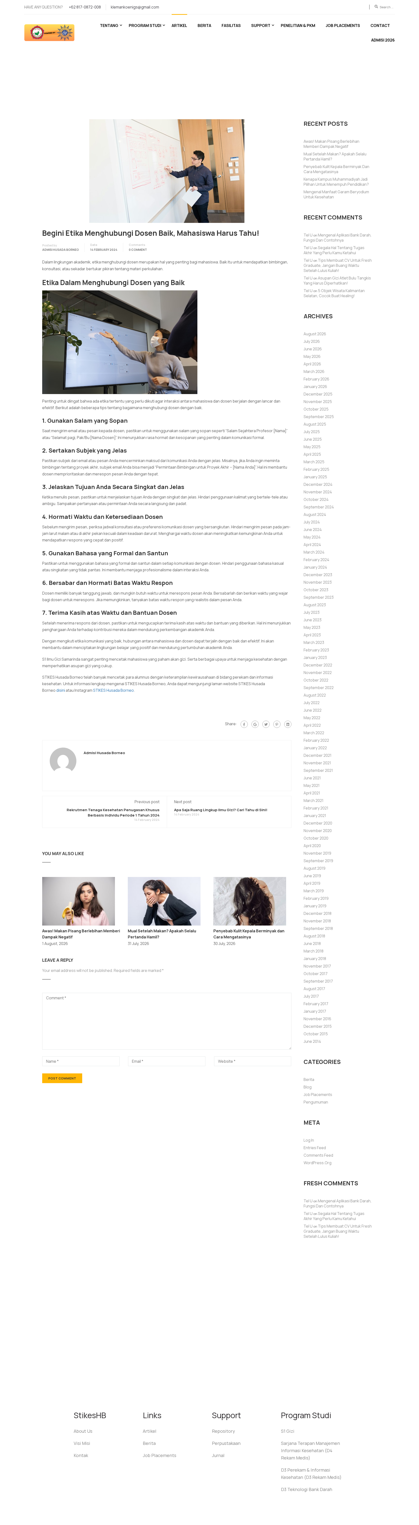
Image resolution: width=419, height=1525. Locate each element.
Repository (223, 1431)
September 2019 (318, 860)
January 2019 (315, 906)
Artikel (179, 25)
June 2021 (312, 778)
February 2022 (316, 740)
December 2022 (318, 665)
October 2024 (316, 499)
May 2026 (312, 356)
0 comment (138, 250)
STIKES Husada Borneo (113, 690)
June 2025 (313, 439)
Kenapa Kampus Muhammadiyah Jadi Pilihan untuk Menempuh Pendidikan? (336, 182)
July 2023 (312, 612)
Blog (308, 1087)
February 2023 (316, 650)
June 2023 (313, 620)
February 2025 (316, 469)
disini (60, 690)
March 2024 (314, 552)
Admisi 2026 (383, 40)
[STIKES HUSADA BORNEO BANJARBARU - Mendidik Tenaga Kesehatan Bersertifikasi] (54, 35)
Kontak (81, 1455)
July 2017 (311, 996)
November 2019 (317, 853)
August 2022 (315, 695)
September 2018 (318, 928)
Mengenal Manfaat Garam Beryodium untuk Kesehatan (336, 194)
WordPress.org (317, 1162)
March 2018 (313, 951)
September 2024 (319, 507)
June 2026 (313, 349)
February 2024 (316, 559)
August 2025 (315, 424)
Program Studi (145, 25)
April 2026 (312, 364)
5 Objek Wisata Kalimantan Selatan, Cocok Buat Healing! (334, 293)
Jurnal (218, 1455)
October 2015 (316, 1033)
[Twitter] (266, 724)
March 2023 (314, 642)
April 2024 (312, 544)
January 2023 (315, 657)
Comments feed (318, 1155)
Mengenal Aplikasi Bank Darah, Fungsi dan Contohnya (337, 237)
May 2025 (312, 446)
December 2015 (318, 1026)
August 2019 (314, 868)
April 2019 (312, 883)
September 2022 (319, 687)
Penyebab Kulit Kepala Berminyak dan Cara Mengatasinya (336, 169)
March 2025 (314, 461)
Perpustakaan (226, 1443)
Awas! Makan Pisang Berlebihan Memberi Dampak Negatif (331, 144)
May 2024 (312, 537)
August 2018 (314, 936)
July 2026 (312, 341)
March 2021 (313, 800)
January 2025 (315, 477)
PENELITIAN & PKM (298, 25)
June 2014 (312, 1041)
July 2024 (312, 522)
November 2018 (317, 921)
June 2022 (313, 710)
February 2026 (316, 379)
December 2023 (318, 574)
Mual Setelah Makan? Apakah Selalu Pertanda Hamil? (335, 156)
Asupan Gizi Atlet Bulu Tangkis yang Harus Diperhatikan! (337, 280)
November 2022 (318, 672)
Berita (204, 25)
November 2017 (317, 966)
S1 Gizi (287, 1431)
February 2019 (316, 898)
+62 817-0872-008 (85, 7)
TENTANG (109, 25)
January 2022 (315, 747)
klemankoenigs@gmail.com (135, 7)
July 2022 (312, 702)
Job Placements (343, 25)
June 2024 (313, 529)
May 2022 (312, 717)
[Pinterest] (277, 724)
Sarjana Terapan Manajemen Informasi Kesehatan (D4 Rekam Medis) (310, 1450)
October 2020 (316, 838)
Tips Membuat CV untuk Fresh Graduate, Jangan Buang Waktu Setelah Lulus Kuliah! (338, 265)
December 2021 (317, 755)
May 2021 (312, 785)
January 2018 (315, 958)
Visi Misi (82, 1443)
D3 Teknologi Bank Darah (306, 1489)
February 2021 (316, 808)
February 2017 (316, 1003)
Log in (309, 1140)
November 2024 (318, 492)
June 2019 (312, 875)
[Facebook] (244, 724)
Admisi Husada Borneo (60, 250)
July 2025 (312, 431)
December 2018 (317, 913)
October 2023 (316, 589)
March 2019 (314, 890)
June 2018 (312, 943)
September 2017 (318, 981)
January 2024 (315, 567)
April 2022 (312, 725)
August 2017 (314, 988)
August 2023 (315, 604)
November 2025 (318, 401)
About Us (83, 1431)
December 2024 (318, 484)
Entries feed (315, 1147)
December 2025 (318, 394)
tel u (308, 235)
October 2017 (316, 973)
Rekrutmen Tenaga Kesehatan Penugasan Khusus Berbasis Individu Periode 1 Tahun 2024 (113, 812)
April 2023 (312, 635)
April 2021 (312, 793)
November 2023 (318, 582)
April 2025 (312, 454)
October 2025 (316, 409)
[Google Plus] (255, 724)
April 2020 (312, 845)
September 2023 (319, 597)
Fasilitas (231, 25)
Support (260, 25)
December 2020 (318, 823)
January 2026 (315, 386)
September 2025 (319, 416)
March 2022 (314, 732)
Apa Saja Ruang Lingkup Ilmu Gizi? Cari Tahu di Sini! (220, 809)
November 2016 (317, 1018)
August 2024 (315, 514)
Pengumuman (316, 1102)
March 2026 (314, 371)
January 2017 (315, 1011)
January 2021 (315, 815)
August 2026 (315, 334)
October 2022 (316, 680)
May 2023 (312, 627)
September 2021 (318, 770)
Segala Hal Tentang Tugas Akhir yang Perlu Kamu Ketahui (334, 250)
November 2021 (317, 763)
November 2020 (318, 830)
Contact (380, 25)
